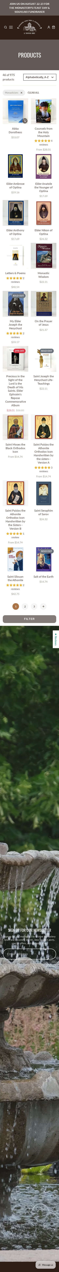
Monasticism (9, 91)
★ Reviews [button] (56, 639)
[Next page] (43, 606)
